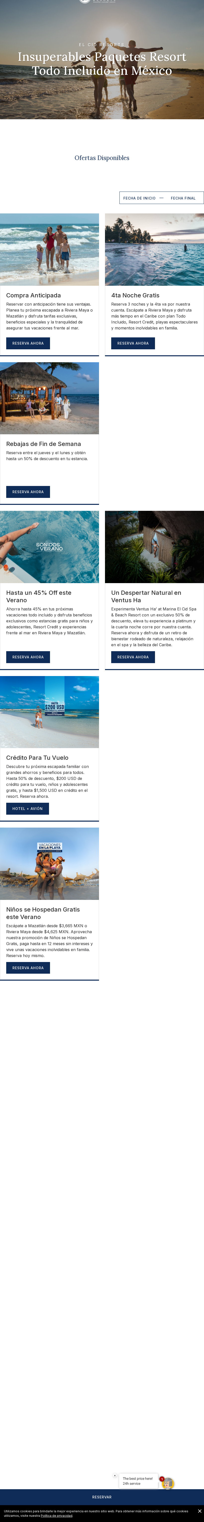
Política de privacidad (56, 1516)
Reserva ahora (28, 968)
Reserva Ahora (28, 343)
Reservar (102, 1497)
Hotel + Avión (27, 808)
